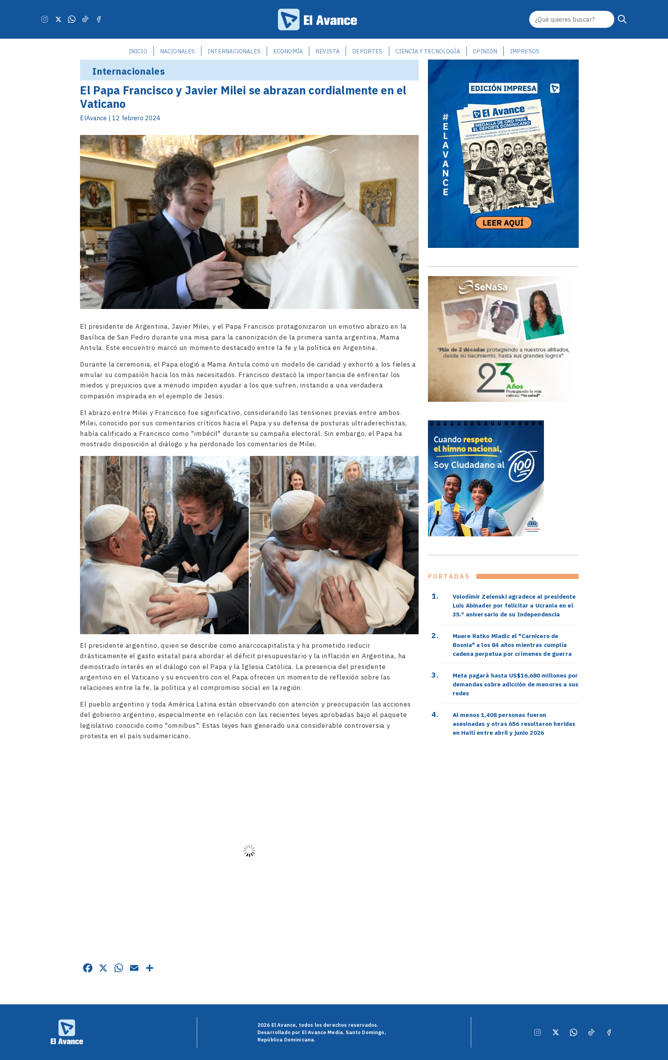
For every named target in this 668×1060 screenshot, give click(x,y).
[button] (622, 19)
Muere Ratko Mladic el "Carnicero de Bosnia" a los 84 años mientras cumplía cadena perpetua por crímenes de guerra (512, 644)
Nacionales (177, 51)
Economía (288, 51)
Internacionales (234, 51)
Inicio (138, 51)
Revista (327, 51)
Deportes (367, 51)
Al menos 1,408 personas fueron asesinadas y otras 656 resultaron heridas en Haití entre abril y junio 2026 (514, 723)
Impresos (524, 51)
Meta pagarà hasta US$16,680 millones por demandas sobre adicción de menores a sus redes (515, 684)
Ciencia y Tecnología (427, 51)
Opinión (485, 51)
